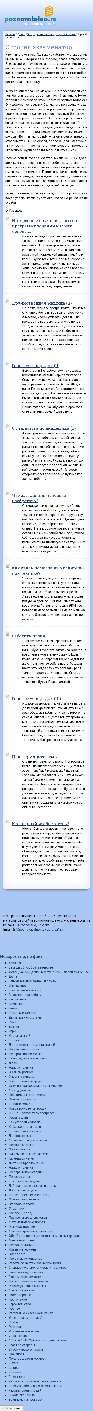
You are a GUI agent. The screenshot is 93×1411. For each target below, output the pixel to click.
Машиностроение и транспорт (31, 1231)
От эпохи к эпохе (22, 1204)
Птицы (13, 1322)
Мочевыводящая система (28, 1140)
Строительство (20, 1304)
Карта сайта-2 (19, 1035)
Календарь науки (21, 1158)
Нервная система (21, 1144)
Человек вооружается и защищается (36, 1381)
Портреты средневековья (28, 1217)
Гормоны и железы (22, 1013)
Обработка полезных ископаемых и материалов (45, 1235)
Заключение (17, 999)
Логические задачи (23, 1190)
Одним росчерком (22, 1099)
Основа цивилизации (24, 1199)
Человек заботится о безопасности (35, 1385)
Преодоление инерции (25, 1081)
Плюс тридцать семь (34, 756)
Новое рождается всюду (27, 1108)
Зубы (12, 1022)
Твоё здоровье (20, 1295)
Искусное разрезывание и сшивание (35, 1085)
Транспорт (16, 1354)
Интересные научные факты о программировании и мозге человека (44, 226)
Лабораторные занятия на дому (32, 1185)
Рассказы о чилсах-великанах (31, 1313)
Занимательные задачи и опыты (32, 981)
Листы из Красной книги (26, 1163)
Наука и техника (21, 1167)
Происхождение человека (28, 1281)
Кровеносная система (25, 1131)
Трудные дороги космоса (27, 1358)
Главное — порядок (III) (36, 698)
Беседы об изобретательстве (31, 967)
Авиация (15, 963)
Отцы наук (16, 1208)
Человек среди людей (25, 1390)
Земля (13, 1008)
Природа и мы (19, 1176)
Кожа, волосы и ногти (25, 1126)
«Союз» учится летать (25, 990)
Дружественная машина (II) (42, 303)
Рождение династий (24, 1331)
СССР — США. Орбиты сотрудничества (37, 1340)
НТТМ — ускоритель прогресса (32, 1113)
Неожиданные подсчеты (27, 1094)
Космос (14, 1040)
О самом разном (21, 1072)
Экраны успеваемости (25, 1276)
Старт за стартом (22, 1345)
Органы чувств (19, 1149)
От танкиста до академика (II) (44, 428)
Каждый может (20, 1104)
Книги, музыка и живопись (28, 1058)
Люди (13, 1063)
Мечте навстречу (21, 1240)
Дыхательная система (25, 1017)
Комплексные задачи (24, 1181)
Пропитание (18, 1299)
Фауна (13, 1363)
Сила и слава (18, 1335)
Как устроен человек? (25, 1122)
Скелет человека (21, 1290)
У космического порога (26, 1349)
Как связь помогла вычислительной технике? (48, 570)
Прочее (14, 1308)
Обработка (17, 1254)
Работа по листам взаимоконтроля (35, 1263)
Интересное (18, 985)
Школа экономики (22, 1395)
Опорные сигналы (22, 1076)
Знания (14, 1026)
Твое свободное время (26, 1272)
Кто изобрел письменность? (30, 1194)
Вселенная (16, 1003)
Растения (15, 1326)
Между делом (19, 1090)
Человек (15, 1372)
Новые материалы (22, 1249)
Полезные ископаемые (25, 1258)
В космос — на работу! (25, 994)
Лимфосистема (20, 1135)
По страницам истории (26, 1172)
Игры (12, 1031)
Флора (14, 1367)
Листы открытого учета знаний (32, 1044)
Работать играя (28, 635)
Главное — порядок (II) (35, 365)
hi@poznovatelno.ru (28, 929)
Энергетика (17, 1376)
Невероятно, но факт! (34, 925)
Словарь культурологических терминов (38, 1267)
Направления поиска (24, 1049)
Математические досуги (27, 1222)
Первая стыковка (21, 1245)
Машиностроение (22, 1226)
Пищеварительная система (29, 1154)
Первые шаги (18, 1117)
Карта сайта (54, 929)
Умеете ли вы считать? (26, 1317)
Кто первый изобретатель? (40, 823)
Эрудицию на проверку (25, 1399)
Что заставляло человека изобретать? (39, 497)
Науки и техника (21, 1067)
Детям (13, 976)
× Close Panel (12, 1408)
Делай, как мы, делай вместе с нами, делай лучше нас (49, 972)
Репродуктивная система (27, 1285)
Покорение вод (20, 1213)
